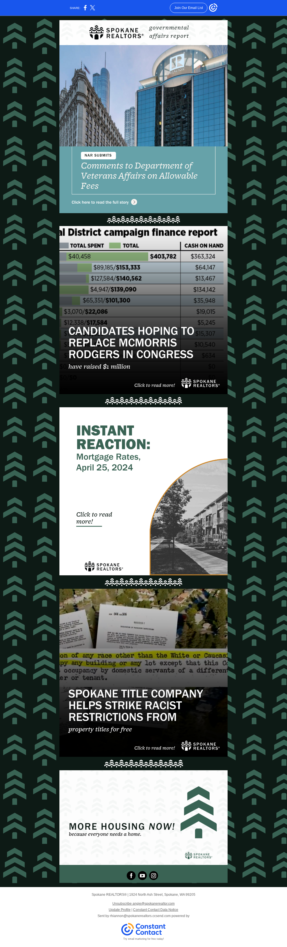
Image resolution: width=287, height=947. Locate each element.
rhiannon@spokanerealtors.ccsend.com (140, 916)
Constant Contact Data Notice (155, 910)
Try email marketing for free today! (143, 938)
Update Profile (120, 910)
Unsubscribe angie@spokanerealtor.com (143, 904)
